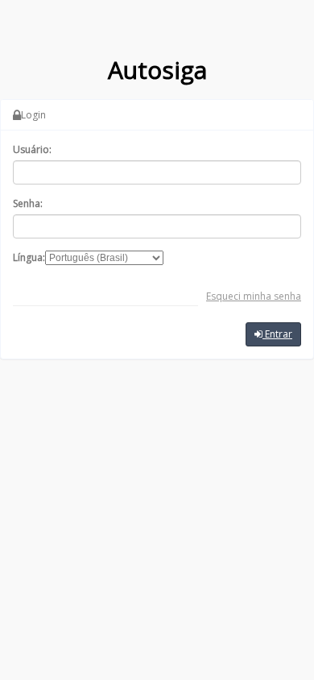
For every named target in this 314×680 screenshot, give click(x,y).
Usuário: (32, 149)
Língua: (29, 257)
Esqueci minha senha (253, 296)
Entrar (277, 334)
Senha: (28, 203)
